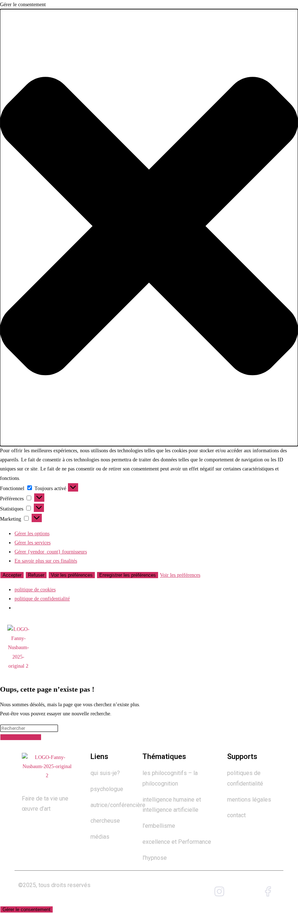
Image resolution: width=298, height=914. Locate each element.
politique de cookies (35, 589)
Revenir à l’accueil (20, 737)
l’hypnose (154, 857)
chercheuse (105, 820)
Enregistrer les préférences (127, 575)
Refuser (36, 575)
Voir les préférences (72, 575)
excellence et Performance (176, 841)
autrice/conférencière (118, 805)
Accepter (12, 575)
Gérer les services (33, 542)
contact (236, 815)
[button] (149, 227)
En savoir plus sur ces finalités (46, 561)
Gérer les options (32, 533)
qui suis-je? (105, 773)
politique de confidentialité (42, 598)
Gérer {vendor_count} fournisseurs (51, 552)
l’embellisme (158, 825)
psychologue (106, 789)
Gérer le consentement (27, 909)
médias (99, 836)
